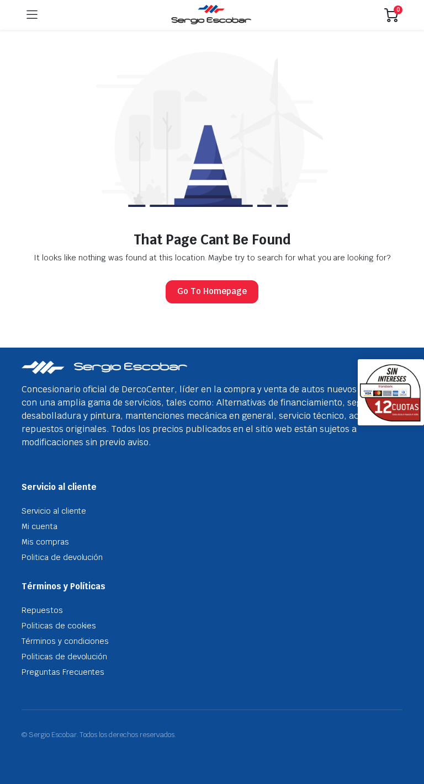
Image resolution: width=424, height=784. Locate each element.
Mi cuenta (39, 526)
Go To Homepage (212, 291)
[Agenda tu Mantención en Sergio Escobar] (211, 15)
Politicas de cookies (59, 626)
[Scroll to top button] (406, 734)
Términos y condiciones (65, 641)
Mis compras (45, 542)
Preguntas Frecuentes (63, 672)
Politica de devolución (62, 557)
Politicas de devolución (64, 657)
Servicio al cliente (54, 511)
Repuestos (42, 610)
